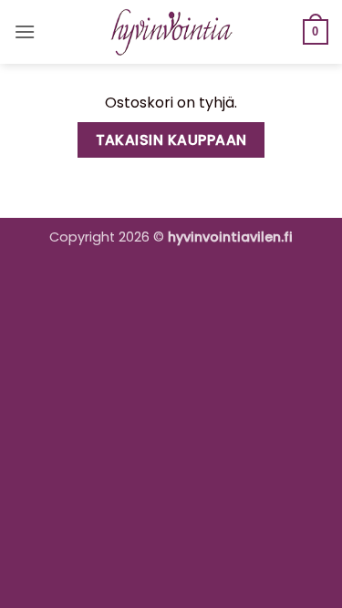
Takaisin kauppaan (171, 139)
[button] (25, 31)
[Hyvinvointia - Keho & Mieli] (171, 32)
